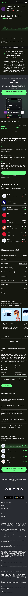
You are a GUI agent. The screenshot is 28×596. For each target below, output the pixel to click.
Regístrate (3, 41)
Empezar (6, 385)
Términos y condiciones (14, 566)
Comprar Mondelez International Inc (14, 92)
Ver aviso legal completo (22, 566)
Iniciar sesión (19, 2)
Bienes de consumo (9, 379)
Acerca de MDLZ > (13, 47)
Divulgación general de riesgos (6, 571)
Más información (6, 336)
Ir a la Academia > (14, 341)
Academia (6, 177)
